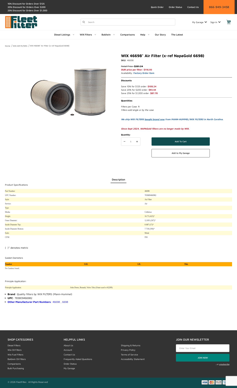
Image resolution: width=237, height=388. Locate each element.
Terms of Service (129, 354)
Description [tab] (118, 179)
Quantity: (126, 134)
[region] (11, 90)
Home (7, 46)
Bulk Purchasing (16, 368)
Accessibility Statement (133, 359)
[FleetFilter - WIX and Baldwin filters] (21, 21)
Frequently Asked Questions (78, 359)
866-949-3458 (219, 7)
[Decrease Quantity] (124, 142)
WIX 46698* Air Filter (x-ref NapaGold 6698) (49, 46)
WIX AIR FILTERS (20, 46)
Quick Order (157, 7)
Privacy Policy (128, 349)
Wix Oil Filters (14, 349)
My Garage (197, 22)
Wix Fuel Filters (15, 354)
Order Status (175, 7)
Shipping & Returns (130, 345)
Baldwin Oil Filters (17, 359)
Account (68, 349)
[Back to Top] (227, 368)
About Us (68, 345)
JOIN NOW (203, 357)
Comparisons (14, 363)
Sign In (213, 22)
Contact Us (193, 7)
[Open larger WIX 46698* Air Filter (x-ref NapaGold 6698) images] (68, 92)
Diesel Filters (14, 345)
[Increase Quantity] (137, 142)
